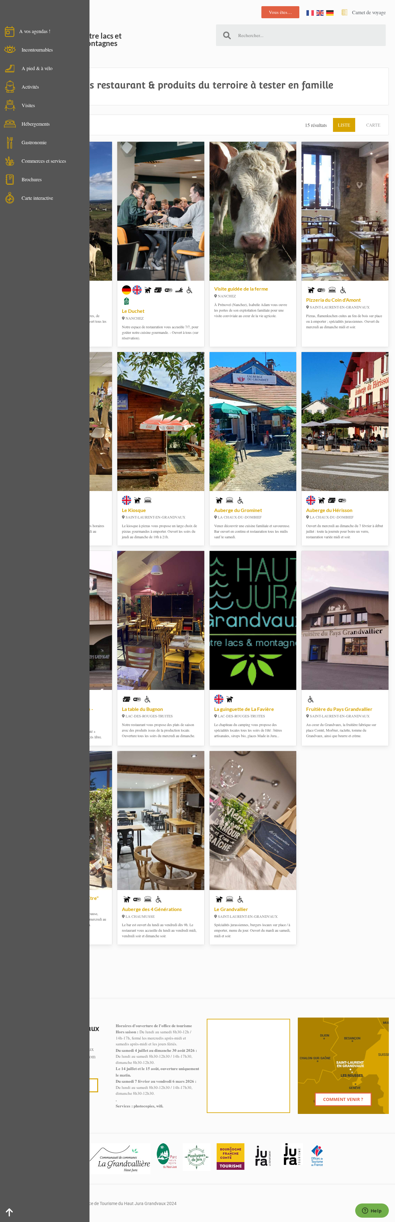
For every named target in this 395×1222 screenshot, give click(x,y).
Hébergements (36, 123)
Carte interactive (37, 198)
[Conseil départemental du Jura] (263, 1155)
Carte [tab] (373, 125)
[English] (320, 12)
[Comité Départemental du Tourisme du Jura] (292, 1154)
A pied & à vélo (37, 68)
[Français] (310, 12)
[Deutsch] (330, 12)
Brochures (32, 179)
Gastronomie (34, 142)
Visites (28, 105)
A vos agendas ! (34, 31)
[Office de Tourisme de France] (317, 1155)
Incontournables (37, 49)
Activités (30, 86)
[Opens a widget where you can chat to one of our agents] (372, 1211)
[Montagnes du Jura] (196, 1157)
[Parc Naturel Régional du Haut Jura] (167, 1155)
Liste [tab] (344, 125)
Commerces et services (44, 160)
